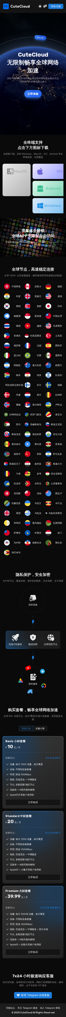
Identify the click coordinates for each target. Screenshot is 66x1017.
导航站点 (10, 1008)
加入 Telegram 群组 (50, 1008)
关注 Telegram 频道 (27, 1008)
